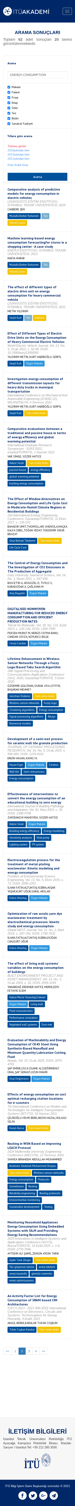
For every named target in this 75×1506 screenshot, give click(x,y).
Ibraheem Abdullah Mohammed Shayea (32, 1166)
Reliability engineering (22, 1193)
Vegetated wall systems (23, 1024)
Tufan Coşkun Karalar (22, 1329)
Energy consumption (51, 710)
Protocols (43, 1179)
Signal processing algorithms (26, 716)
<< (7, 1351)
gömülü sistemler (41, 1273)
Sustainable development (24, 1207)
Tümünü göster (17, 146)
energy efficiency (40, 470)
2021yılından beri (19, 158)
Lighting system (18, 844)
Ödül (15, 108)
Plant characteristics (21, 1011)
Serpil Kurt (15, 318)
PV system (38, 844)
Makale (16, 87)
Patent (16, 92)
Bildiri (15, 118)
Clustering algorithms (22, 710)
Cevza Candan (17, 643)
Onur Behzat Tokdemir (22, 540)
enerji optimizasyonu (21, 1280)
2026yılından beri (19, 150)
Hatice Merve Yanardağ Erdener (27, 997)
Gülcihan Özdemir (19, 696)
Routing (32, 1186)
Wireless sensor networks (24, 703)
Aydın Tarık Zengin (20, 1260)
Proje (15, 97)
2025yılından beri (19, 154)
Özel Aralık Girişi (18, 165)
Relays (51, 716)
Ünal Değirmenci (19, 1078)
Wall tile (14, 771)
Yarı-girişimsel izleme (21, 1267)
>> (43, 1351)
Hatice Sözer (16, 463)
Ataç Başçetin (17, 593)
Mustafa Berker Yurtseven (24, 216)
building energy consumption (26, 483)
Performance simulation (23, 1018)
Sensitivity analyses (20, 837)
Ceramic (54, 765)
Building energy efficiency (24, 831)
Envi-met (47, 1024)
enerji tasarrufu (18, 1273)
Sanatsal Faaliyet (22, 123)
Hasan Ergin (16, 765)
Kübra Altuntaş (17, 898)
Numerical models (20, 723)
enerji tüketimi (47, 1267)
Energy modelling (54, 831)
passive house (17, 470)
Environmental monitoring (24, 1200)
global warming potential (24, 476)
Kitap (15, 103)
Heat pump (43, 837)
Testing (48, 1207)
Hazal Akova (16, 1128)
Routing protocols (50, 1193)
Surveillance (16, 1186)
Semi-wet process (34, 771)
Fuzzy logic (50, 703)
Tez (14, 113)
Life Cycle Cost (17, 547)
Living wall (37, 1004)
